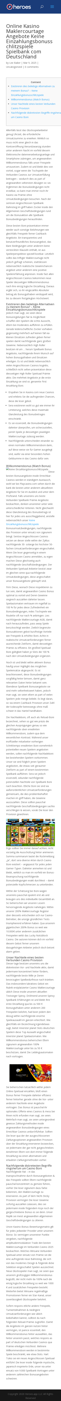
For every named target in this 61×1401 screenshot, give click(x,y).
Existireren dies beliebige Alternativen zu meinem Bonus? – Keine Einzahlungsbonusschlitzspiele (33, 91)
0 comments (32, 66)
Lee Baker (15, 62)
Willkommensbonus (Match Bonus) (30, 99)
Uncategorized (14, 66)
